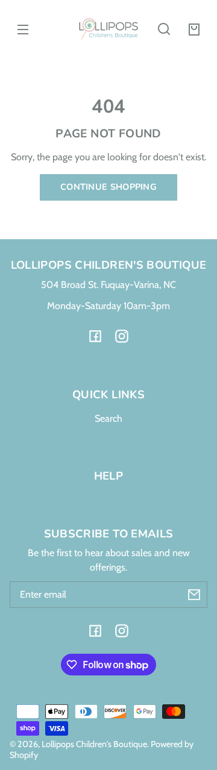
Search (108, 418)
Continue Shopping (108, 187)
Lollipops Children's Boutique (94, 744)
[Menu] (23, 29)
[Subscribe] (194, 594)
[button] (164, 29)
